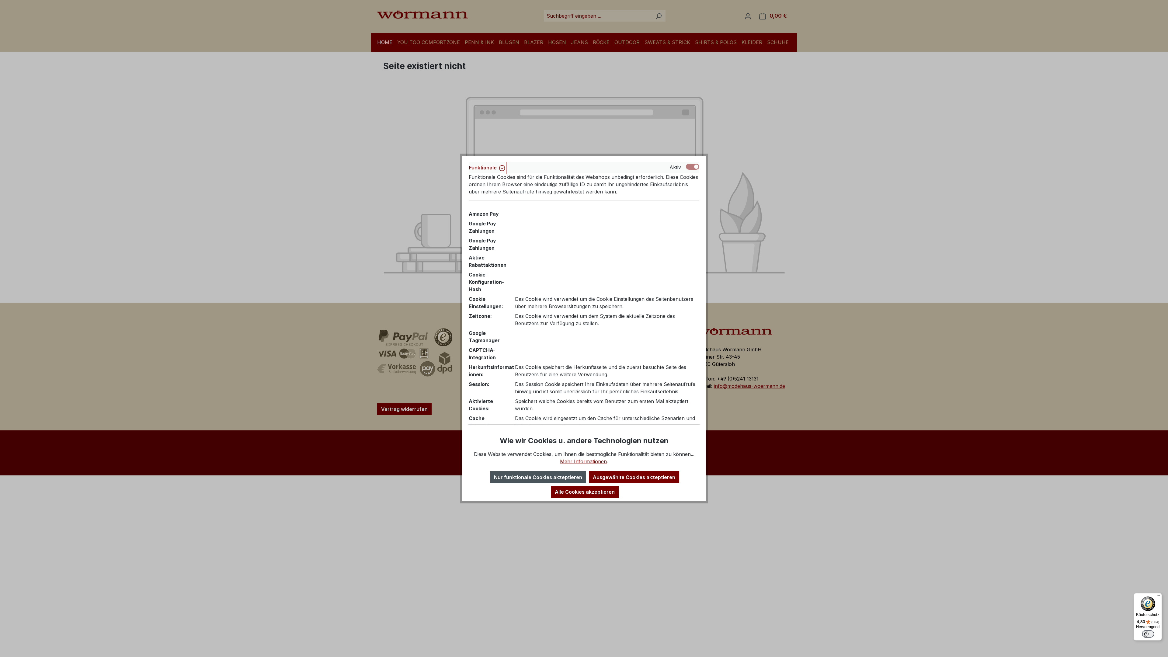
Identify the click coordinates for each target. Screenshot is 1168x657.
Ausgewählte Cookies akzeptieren (634, 477)
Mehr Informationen (583, 461)
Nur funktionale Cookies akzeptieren (538, 477)
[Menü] (1158, 596)
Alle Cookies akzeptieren (585, 492)
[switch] (1148, 634)
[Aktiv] (692, 167)
